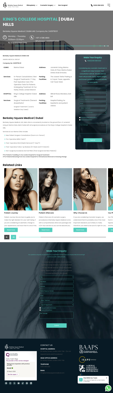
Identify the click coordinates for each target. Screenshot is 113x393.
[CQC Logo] (12, 356)
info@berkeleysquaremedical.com (52, 373)
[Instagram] (10, 383)
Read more (11, 230)
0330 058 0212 (45, 367)
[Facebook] (6, 383)
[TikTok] (22, 383)
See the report (12, 374)
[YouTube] (18, 383)
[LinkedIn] (30, 383)
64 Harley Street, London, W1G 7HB (52, 360)
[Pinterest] (26, 383)
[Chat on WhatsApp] (108, 388)
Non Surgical (62, 5)
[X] (14, 383)
